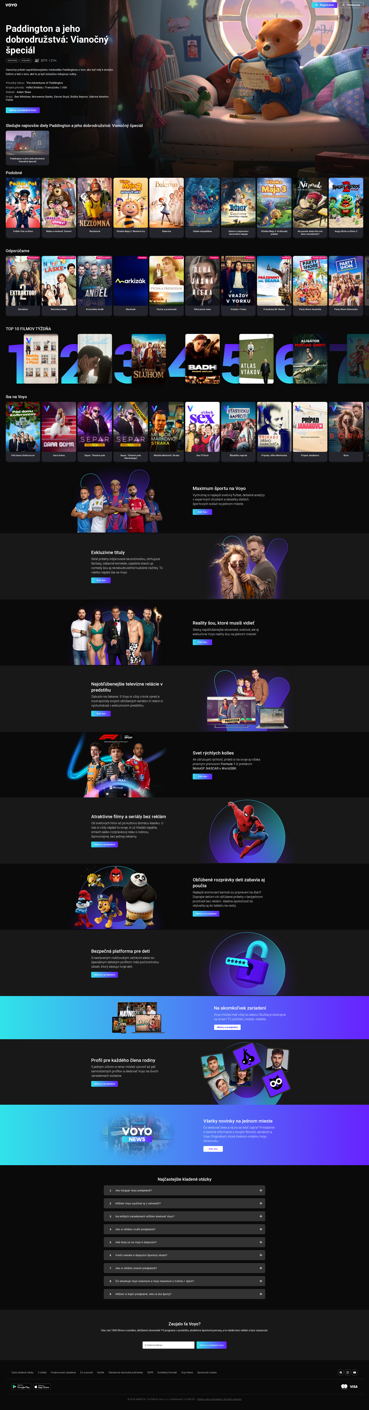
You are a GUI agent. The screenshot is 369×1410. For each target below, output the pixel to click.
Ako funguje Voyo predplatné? (131, 1190)
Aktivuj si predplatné (104, 844)
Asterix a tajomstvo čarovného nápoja (238, 232)
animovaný (12, 60)
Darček (100, 1372)
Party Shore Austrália (310, 309)
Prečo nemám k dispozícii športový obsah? (138, 1255)
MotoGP (199, 768)
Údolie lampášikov (202, 231)
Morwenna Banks (42, 96)
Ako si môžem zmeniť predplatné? (133, 1268)
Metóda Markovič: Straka (166, 455)
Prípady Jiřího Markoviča (274, 455)
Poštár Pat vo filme (23, 231)
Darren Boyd (61, 96)
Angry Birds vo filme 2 (346, 231)
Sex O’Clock (202, 455)
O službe (42, 1372)
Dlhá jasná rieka (202, 309)
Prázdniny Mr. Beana (274, 309)
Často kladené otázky (23, 1372)
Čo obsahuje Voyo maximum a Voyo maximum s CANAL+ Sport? (152, 1281)
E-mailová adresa (153, 1345)
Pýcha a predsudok (167, 309)
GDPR (150, 1372)
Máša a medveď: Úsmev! (59, 231)
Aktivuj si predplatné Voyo (22, 110)
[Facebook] (341, 1372)
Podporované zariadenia (63, 1372)
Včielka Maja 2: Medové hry (131, 231)
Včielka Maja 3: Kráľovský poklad (274, 232)
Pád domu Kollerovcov (23, 455)
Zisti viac (101, 580)
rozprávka (25, 60)
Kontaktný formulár (167, 1372)
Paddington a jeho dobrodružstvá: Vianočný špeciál (27, 160)
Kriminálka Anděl (94, 309)
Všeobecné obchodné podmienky (126, 1372)
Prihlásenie (353, 5)
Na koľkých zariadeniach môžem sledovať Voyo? (142, 1216)
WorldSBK (229, 768)
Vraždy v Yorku (238, 309)
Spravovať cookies (207, 1372)
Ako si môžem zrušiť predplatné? (132, 1229)
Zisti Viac (202, 512)
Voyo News (187, 1372)
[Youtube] (354, 1372)
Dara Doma (59, 455)
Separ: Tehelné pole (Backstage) (130, 456)
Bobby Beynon (79, 96)
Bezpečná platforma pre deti (120, 951)
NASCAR (212, 768)
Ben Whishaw (22, 96)
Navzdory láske (59, 309)
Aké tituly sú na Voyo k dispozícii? (133, 1242)
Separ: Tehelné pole (94, 455)
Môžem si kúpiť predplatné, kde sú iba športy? (141, 1294)
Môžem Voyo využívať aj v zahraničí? (135, 1203)
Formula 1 (228, 764)
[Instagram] (348, 1372)
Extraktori (23, 309)
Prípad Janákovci (310, 455)
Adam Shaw (24, 92)
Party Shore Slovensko (346, 309)
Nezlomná (95, 231)
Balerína (166, 231)
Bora (346, 455)
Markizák (130, 309)
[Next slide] (363, 287)
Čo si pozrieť (86, 1372)
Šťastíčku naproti (238, 455)
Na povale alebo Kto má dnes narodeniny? (310, 232)
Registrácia (327, 5)
